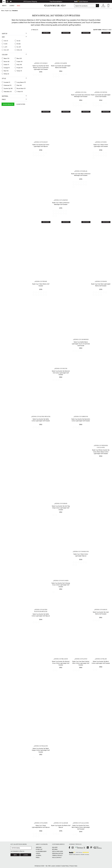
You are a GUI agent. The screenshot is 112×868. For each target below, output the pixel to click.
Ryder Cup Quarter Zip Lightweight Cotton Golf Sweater (100, 95)
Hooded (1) (7, 82)
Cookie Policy (65, 866)
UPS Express (30, 1)
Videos (38, 853)
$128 (80, 559)
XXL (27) (6, 50)
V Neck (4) (20, 91)
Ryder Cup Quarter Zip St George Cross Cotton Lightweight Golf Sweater (61, 584)
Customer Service (58, 844)
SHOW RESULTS (8, 104)
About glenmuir (42, 844)
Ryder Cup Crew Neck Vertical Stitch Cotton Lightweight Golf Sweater (80, 663)
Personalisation (57, 853)
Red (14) (6, 70)
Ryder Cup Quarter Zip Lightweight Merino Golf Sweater (60, 66)
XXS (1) (6, 40)
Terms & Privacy (57, 855)
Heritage (38, 847)
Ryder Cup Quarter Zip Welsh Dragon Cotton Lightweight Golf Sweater (41, 750)
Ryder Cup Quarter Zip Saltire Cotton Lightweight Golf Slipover (41, 615)
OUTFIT (97, 29)
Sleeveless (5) (8, 91)
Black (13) (6, 58)
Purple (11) (19, 67)
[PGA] (56, 861)
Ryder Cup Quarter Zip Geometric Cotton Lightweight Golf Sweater (80, 420)
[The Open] (50, 861)
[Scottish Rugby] (59, 862)
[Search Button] (97, 5)
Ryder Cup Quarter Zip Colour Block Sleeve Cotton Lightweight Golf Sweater (81, 827)
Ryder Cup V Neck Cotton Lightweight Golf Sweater (101, 145)
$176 (40, 72)
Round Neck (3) (21, 88)
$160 (60, 377)
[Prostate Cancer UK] (61, 862)
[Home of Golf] (57, 862)
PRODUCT (106, 29)
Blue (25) (19, 58)
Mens (2, 10)
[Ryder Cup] (49, 861)
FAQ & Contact (56, 857)
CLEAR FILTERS (20, 104)
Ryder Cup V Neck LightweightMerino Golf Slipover (41, 826)
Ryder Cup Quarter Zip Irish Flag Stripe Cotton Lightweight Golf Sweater (61, 507)
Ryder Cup (8, 10)
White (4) (6, 74)
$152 (40, 424)
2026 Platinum (83, 1)
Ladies (25, 855)
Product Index (73, 866)
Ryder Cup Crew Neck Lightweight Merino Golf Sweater (100, 284)
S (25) (5, 43)
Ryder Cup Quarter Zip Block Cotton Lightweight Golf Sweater (101, 662)
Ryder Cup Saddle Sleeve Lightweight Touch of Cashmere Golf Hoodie (81, 343)
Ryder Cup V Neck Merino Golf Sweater (40, 284)
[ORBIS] (63, 862)
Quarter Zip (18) (8, 88)
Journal (38, 855)
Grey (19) (19, 64)
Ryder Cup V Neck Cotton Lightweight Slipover (81, 555)
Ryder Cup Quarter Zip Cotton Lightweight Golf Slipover (40, 145)
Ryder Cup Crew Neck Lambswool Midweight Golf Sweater (80, 174)
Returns (54, 849)
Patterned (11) (7, 85)
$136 (40, 150)
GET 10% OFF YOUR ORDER (18, 844)
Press (37, 857)
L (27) (5, 47)
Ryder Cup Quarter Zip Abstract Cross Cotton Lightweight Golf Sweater (61, 663)
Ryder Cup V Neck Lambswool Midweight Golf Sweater (60, 203)
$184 (60, 71)
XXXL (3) (19, 50)
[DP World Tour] (54, 861)
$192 (100, 617)
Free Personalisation (56, 1)
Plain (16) (19, 85)
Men (15, 855)
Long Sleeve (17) (21, 82)
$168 (40, 831)
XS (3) (18, 40)
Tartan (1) (19, 70)
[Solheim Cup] (52, 862)
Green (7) (6, 64)
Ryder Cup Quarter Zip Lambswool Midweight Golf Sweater (80, 95)
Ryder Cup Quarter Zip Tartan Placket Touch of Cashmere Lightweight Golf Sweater (41, 67)
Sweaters (15, 10)
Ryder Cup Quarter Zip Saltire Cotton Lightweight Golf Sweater (41, 420)
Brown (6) (6, 61)
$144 (100, 100)
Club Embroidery (41, 851)
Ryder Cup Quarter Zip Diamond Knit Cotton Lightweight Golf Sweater (61, 372)
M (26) (18, 43)
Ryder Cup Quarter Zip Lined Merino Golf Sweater (101, 613)
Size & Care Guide (57, 851)
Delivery (55, 847)
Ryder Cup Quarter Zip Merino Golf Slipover (60, 826)
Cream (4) (19, 61)
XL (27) (19, 47)
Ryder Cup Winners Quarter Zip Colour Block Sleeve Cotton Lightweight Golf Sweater (100, 451)
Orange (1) (7, 67)
